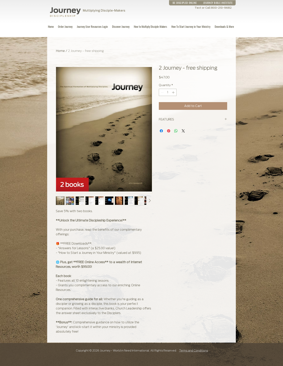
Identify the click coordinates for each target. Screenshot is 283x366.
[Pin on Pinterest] (168, 131)
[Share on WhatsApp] (176, 131)
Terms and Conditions (193, 350)
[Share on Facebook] (161, 131)
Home (60, 51)
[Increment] (173, 92)
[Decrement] (161, 92)
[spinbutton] (167, 92)
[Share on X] (183, 131)
